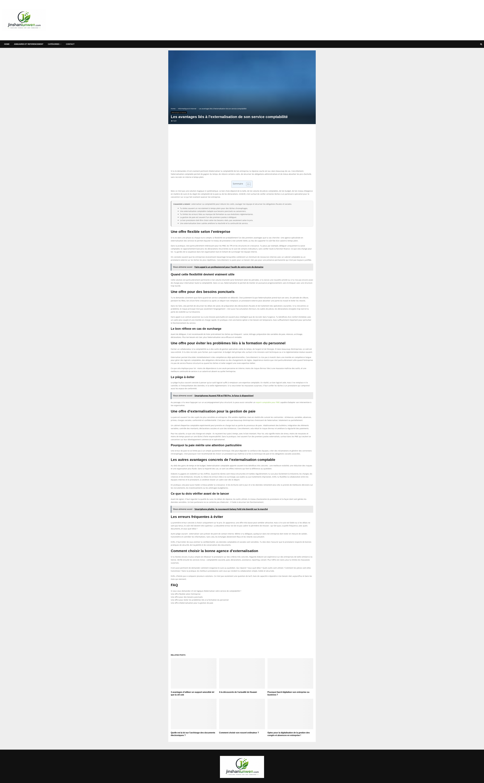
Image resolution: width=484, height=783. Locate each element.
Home (6, 44)
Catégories (53, 44)
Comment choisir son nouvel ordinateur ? (239, 733)
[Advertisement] (436, 20)
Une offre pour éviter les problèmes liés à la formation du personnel (200, 600)
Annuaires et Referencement (28, 44)
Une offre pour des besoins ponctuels (187, 597)
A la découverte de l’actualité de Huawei (238, 692)
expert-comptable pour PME (268, 402)
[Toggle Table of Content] (247, 184)
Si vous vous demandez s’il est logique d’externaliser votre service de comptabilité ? (206, 591)
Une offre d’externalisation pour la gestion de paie (192, 603)
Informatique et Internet (178, 112)
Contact (70, 44)
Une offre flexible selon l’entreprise (185, 594)
